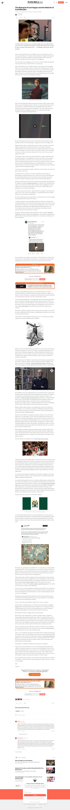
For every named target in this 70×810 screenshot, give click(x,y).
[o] (35, 126)
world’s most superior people (41, 439)
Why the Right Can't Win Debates (23, 760)
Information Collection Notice (34, 798)
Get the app (40, 804)
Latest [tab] (19, 757)
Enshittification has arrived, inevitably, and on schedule (25, 771)
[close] (45, 779)
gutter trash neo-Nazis (23, 306)
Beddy (19, 721)
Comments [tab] (18, 711)
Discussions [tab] (23, 757)
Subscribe (61, 2)
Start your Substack (32, 804)
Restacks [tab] (22, 711)
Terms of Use (40, 797)
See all (17, 785)
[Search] (54, 2)
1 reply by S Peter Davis (23, 734)
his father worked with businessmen (29, 398)
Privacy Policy (43, 798)
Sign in (66, 2)
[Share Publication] (56, 2)
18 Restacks (28, 699)
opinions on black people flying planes (38, 584)
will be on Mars (30, 582)
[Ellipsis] (54, 721)
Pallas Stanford (20, 737)
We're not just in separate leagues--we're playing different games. (27, 762)
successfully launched (31, 183)
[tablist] (20, 711)
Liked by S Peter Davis (22, 722)
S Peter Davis (20, 763)
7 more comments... (18, 751)
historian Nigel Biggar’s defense (38, 363)
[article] (35, 762)
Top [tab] (16, 757)
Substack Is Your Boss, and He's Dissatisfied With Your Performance (29, 769)
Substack (29, 807)
